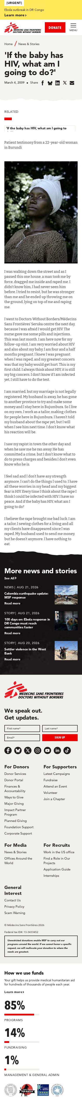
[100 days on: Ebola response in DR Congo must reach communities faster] (41, 623)
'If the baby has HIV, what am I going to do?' (36, 130)
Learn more (14, 15)
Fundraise (51, 780)
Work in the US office (59, 852)
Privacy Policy (14, 906)
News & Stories (28, 44)
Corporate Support (18, 833)
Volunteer (50, 793)
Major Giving (14, 803)
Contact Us (12, 900)
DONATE (55, 27)
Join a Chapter (54, 799)
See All (9, 578)
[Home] (22, 27)
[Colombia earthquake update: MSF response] (41, 595)
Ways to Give (13, 797)
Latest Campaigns (57, 774)
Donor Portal (13, 780)
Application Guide (57, 869)
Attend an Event (55, 786)
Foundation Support (18, 827)
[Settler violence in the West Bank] (41, 651)
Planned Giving (15, 821)
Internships (51, 876)
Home (8, 44)
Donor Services (15, 774)
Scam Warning (14, 913)
